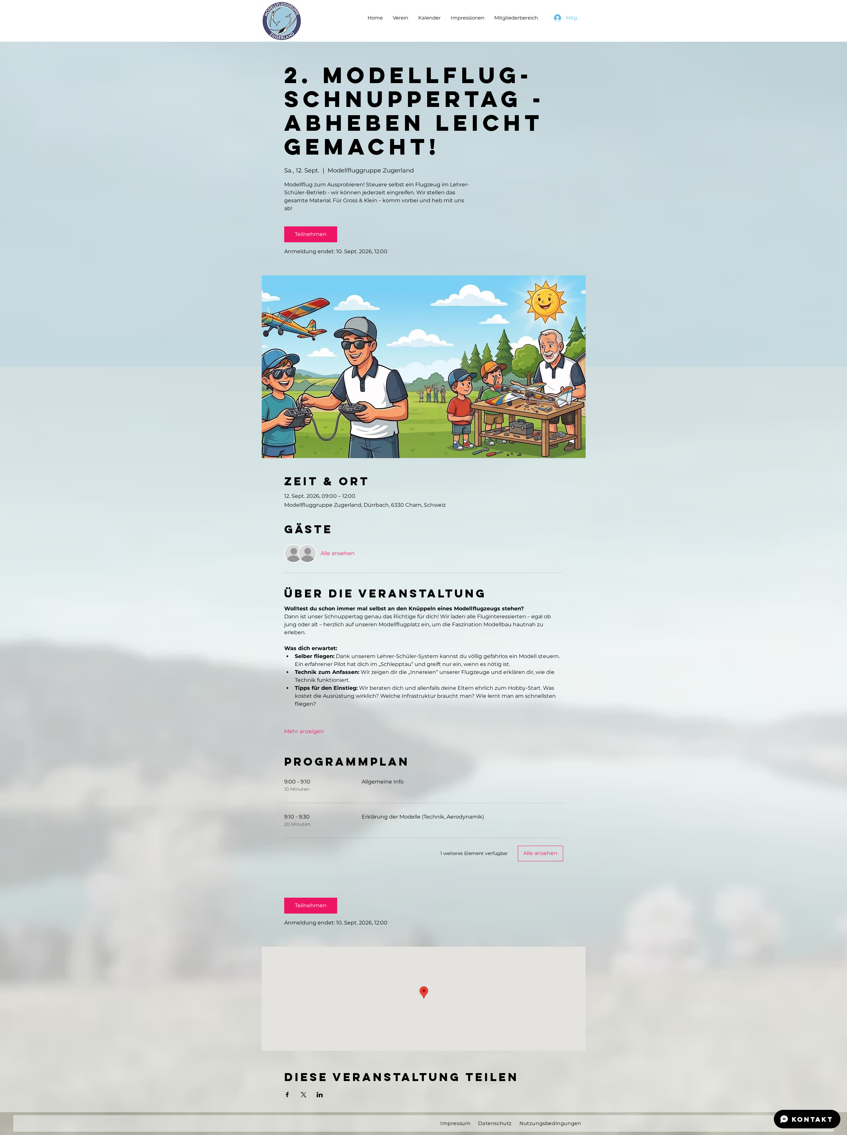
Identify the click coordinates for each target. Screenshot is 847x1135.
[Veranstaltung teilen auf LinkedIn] (320, 1094)
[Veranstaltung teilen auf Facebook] (287, 1094)
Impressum (455, 1123)
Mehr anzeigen (304, 731)
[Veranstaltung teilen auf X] (303, 1094)
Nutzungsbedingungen (550, 1123)
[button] (400, 18)
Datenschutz (495, 1123)
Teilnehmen (311, 234)
